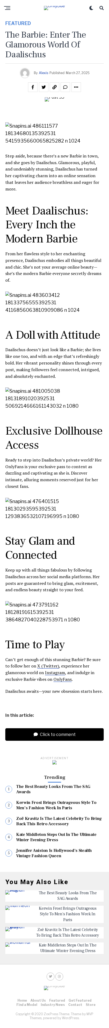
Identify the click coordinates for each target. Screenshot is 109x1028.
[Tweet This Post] (43, 87)
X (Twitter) (48, 666)
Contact (75, 1005)
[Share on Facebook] (33, 87)
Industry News (53, 1005)
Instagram (55, 672)
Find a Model (26, 1005)
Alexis (43, 73)
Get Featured (80, 1000)
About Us (38, 1000)
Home (22, 1000)
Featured (57, 1000)
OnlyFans (62, 679)
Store (91, 1005)
